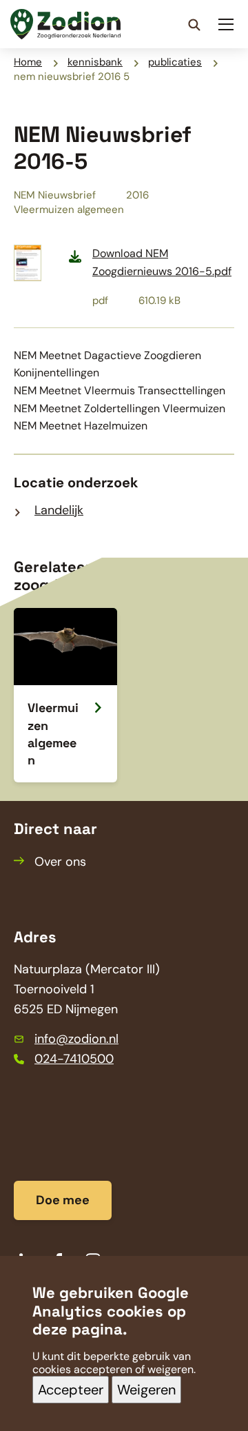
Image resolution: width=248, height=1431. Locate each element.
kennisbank (95, 62)
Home (28, 62)
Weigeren (146, 1390)
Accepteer (70, 1390)
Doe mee (63, 1200)
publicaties (175, 62)
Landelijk (58, 510)
